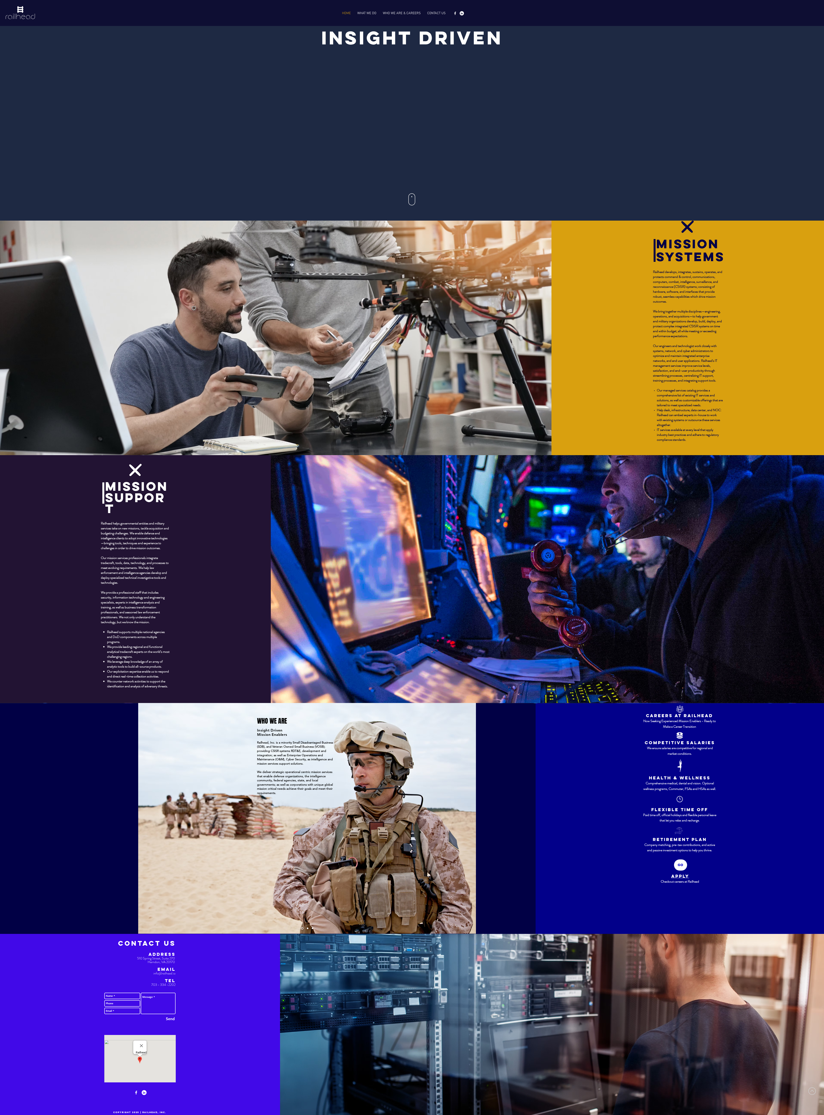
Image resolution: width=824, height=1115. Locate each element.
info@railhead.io (164, 973)
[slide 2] (306, 928)
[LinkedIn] (462, 13)
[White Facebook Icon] (455, 13)
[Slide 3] (312, 928)
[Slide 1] (302, 928)
